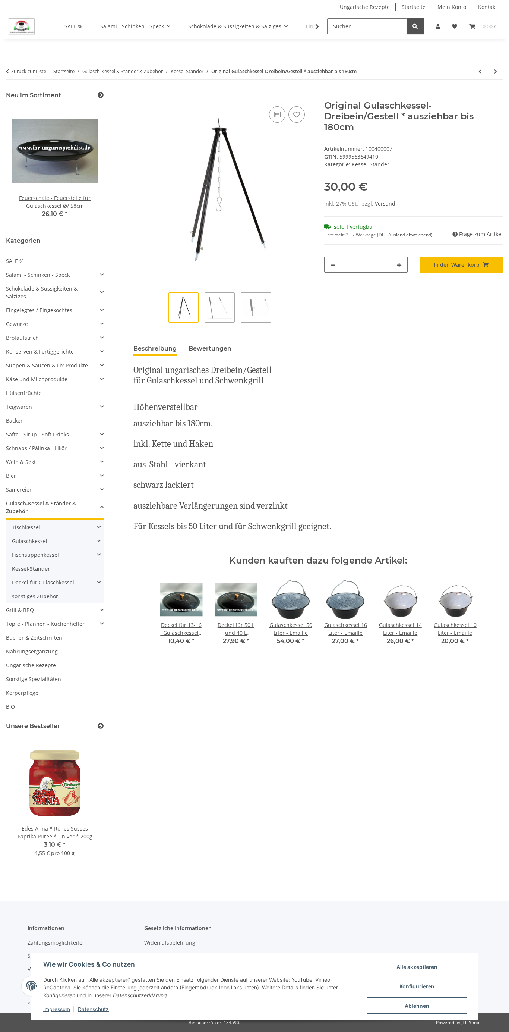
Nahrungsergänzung (32, 651)
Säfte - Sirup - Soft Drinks (37, 434)
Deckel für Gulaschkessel (43, 582)
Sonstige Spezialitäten (33, 679)
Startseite (414, 6)
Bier (11, 475)
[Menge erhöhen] (399, 264)
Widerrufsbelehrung (169, 942)
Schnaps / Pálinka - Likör (36, 448)
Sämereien (19, 489)
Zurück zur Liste (28, 71)
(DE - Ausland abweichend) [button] (405, 235)
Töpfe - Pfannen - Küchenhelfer (45, 623)
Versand (385, 203)
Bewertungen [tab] (210, 348)
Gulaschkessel (29, 541)
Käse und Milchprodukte (36, 379)
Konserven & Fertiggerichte (40, 351)
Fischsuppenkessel (35, 554)
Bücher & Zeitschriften (34, 637)
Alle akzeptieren (416, 967)
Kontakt (487, 6)
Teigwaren (19, 406)
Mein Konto (451, 6)
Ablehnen (417, 1006)
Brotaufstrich (22, 337)
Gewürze (17, 323)
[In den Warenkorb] (139, 96)
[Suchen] (415, 26)
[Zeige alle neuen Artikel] (101, 95)
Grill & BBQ (20, 610)
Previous (24, 168)
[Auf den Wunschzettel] (296, 114)
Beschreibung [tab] (155, 348)
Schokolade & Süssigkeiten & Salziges (42, 292)
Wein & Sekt (21, 461)
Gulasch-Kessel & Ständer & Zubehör (41, 507)
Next (85, 168)
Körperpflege (22, 692)
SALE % (15, 260)
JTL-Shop (470, 1022)
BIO (10, 706)
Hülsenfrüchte (24, 392)
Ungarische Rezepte (365, 6)
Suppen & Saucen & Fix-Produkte (47, 365)
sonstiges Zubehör (35, 596)
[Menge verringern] (333, 264)
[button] (438, 26)
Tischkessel (26, 527)
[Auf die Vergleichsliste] (277, 114)
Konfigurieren (416, 986)
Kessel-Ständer (370, 164)
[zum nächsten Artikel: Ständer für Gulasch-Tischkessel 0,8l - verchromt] (495, 71)
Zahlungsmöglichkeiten (57, 942)
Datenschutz (93, 1009)
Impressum (56, 1009)
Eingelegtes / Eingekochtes (39, 310)
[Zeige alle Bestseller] (101, 726)
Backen (15, 420)
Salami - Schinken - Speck (38, 274)
